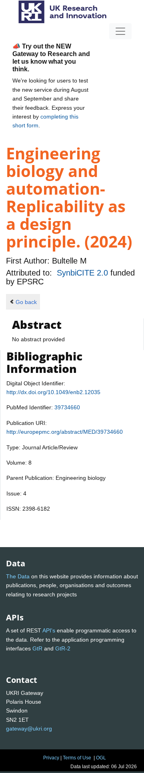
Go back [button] (26, 302)
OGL (101, 758)
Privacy (51, 758)
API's (48, 630)
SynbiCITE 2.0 (83, 272)
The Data (18, 576)
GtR (37, 648)
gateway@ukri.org (29, 728)
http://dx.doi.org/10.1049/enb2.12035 (53, 392)
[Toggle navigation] (120, 31)
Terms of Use (77, 758)
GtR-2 (62, 648)
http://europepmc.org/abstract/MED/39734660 (64, 432)
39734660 (67, 407)
